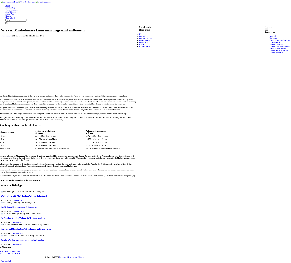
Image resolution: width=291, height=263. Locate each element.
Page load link (6, 261)
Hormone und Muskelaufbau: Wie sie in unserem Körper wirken (26, 229)
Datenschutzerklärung (76, 257)
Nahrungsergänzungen (278, 48)
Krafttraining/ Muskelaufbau (280, 46)
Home (141, 34)
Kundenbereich (144, 46)
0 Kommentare (19, 200)
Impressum (63, 257)
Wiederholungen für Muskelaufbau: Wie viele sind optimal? (24, 196)
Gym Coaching (6, 36)
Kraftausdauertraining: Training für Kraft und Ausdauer (23, 218)
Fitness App (143, 42)
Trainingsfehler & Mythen (279, 50)
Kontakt (142, 44)
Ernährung (273, 38)
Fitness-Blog (143, 36)
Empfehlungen (144, 40)
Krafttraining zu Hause (278, 44)
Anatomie (273, 36)
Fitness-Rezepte (275, 42)
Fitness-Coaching (145, 38)
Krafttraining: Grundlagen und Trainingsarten (19, 207)
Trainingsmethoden (276, 52)
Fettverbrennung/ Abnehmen (280, 40)
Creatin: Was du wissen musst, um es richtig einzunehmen (23, 240)
